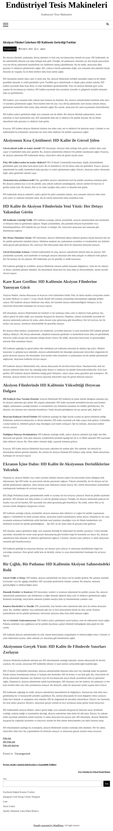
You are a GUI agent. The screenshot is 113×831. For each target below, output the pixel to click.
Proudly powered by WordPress (49, 825)
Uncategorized (10, 49)
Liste (5, 801)
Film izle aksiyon (11, 745)
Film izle (7, 738)
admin (42, 49)
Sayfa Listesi (9, 806)
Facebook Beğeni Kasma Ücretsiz (19, 792)
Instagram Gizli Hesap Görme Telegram (21, 797)
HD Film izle (9, 742)
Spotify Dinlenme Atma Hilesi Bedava (21, 811)
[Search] (107, 24)
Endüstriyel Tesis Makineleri (56, 4)
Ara (4, 779)
